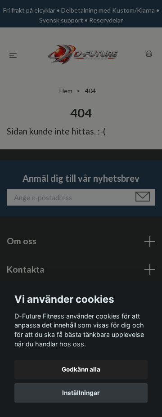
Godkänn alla (81, 369)
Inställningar (81, 392)
